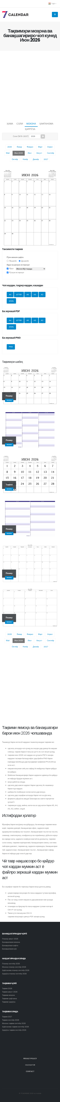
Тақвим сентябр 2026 (10, 1020)
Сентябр (50, 153)
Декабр (36, 159)
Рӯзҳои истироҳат (16, 272)
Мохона (31, 123)
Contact (30, 1071)
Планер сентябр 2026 (11, 964)
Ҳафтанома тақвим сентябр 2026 (15, 1027)
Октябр (15, 159)
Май (7, 153)
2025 (9, 147)
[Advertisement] (30, 86)
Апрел (50, 147)
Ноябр (25, 159)
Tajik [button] (53, 4)
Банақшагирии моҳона (11, 942)
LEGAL (11, 301)
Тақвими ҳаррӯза (8, 1002)
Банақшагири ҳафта (10, 945)
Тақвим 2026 (7, 988)
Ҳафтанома (46, 123)
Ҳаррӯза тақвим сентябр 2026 (14, 1030)
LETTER (19, 294)
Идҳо (11, 268)
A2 (42, 294)
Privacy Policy (30, 1058)
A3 (35, 294)
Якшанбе (13, 261)
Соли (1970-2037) (20, 136)
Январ (19, 147)
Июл (30, 153)
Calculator (30, 1065)
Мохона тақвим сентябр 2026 (14, 1023)
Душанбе (25, 261)
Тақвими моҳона (8, 995)
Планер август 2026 (10, 939)
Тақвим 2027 (7, 1017)
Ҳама (10, 123)
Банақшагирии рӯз (9, 949)
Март (40, 147)
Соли (19, 123)
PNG (11, 347)
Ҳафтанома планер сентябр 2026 (15, 970)
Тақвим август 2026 (9, 992)
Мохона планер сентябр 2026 (14, 967)
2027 (46, 159)
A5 (28, 294)
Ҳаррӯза (30, 129)
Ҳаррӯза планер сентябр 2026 (14, 974)
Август (39, 153)
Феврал (30, 147)
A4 (10, 294)
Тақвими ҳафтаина (9, 998)
